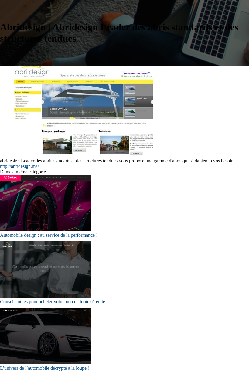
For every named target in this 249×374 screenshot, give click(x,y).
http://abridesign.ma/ (19, 166)
